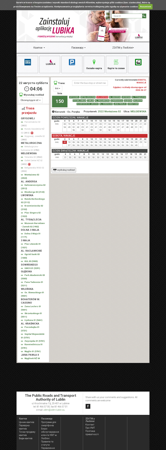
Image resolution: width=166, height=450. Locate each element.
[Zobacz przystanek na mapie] (22, 122)
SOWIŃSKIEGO (117, 101)
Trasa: (61, 83)
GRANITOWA (133, 104)
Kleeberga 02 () (34, 192)
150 (60, 101)
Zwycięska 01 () (34, 341)
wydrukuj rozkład (66, 170)
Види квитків (25, 438)
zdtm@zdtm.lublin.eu (54, 410)
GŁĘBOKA (128, 101)
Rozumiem (145, 6)
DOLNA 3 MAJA (79, 101)
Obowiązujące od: (30, 100)
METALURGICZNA (88, 97)
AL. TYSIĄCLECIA (139, 97)
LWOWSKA (126, 97)
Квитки (37, 47)
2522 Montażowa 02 (109, 111)
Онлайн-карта (94, 68)
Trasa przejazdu (29, 110)
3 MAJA (90, 101)
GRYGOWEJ (74, 97)
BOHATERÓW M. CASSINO (87, 104)
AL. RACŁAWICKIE (102, 101)
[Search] (144, 16)
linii (57, 88)
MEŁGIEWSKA (102, 97)
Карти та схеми (116, 68)
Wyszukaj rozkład (34, 94)
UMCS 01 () (32, 268)
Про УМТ (90, 428)
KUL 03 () (31, 261)
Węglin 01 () (32, 351)
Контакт (89, 424)
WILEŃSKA (137, 101)
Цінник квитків (26, 422)
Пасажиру (77, 47)
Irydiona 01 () (33, 320)
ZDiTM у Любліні (122, 47)
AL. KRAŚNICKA (106, 104)
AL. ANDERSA (114, 97)
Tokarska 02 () (33, 157)
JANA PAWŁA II (120, 104)
